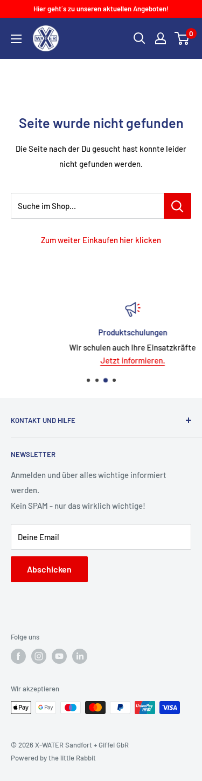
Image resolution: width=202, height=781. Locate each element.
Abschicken (49, 569)
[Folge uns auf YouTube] (59, 656)
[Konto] (160, 38)
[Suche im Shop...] (177, 206)
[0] (182, 38)
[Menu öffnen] (16, 39)
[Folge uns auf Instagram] (38, 656)
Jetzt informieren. (113, 360)
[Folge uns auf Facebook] (18, 656)
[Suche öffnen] (139, 38)
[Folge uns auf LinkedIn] (79, 656)
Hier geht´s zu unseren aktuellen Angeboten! (101, 8)
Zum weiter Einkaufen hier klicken (101, 240)
